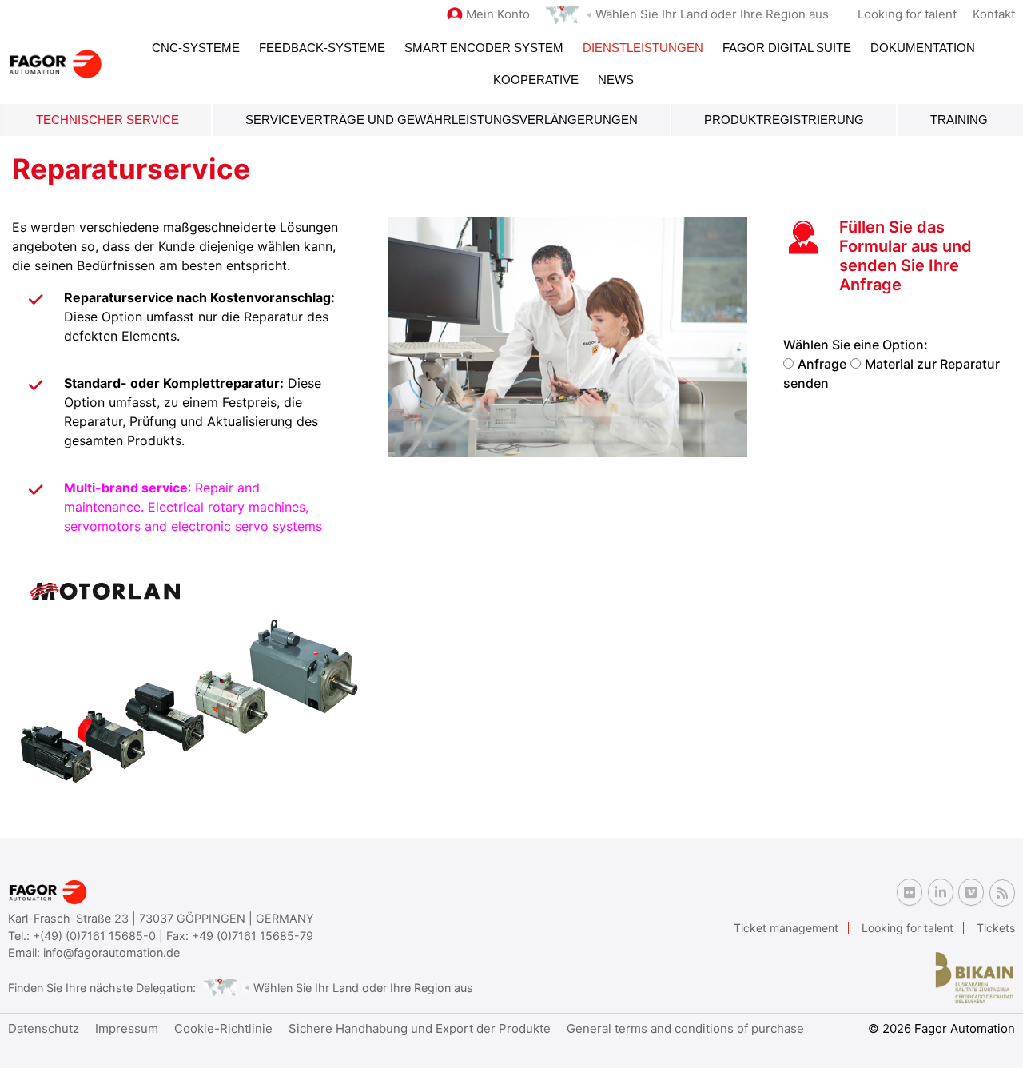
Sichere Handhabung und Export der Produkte (420, 1028)
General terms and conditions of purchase (685, 1028)
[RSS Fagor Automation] (1002, 893)
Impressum (126, 1028)
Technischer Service (107, 119)
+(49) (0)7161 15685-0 (94, 935)
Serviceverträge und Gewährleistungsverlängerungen (441, 119)
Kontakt (994, 14)
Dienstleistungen (643, 47)
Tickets (996, 927)
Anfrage (822, 364)
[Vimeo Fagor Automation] (971, 892)
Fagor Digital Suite (786, 47)
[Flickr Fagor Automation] (909, 892)
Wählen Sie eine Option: (855, 345)
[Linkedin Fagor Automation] (940, 892)
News (616, 79)
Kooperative (536, 79)
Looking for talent (907, 14)
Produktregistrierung (784, 119)
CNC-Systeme (196, 47)
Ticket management (786, 927)
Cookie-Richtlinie (223, 1028)
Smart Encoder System (483, 47)
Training (959, 119)
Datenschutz (43, 1028)
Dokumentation (922, 47)
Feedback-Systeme (322, 47)
